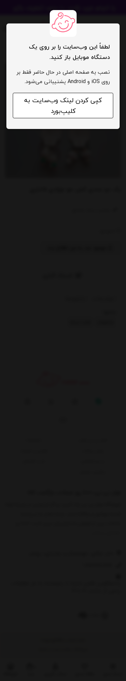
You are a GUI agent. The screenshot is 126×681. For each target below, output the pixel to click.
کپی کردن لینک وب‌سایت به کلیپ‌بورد (63, 105)
